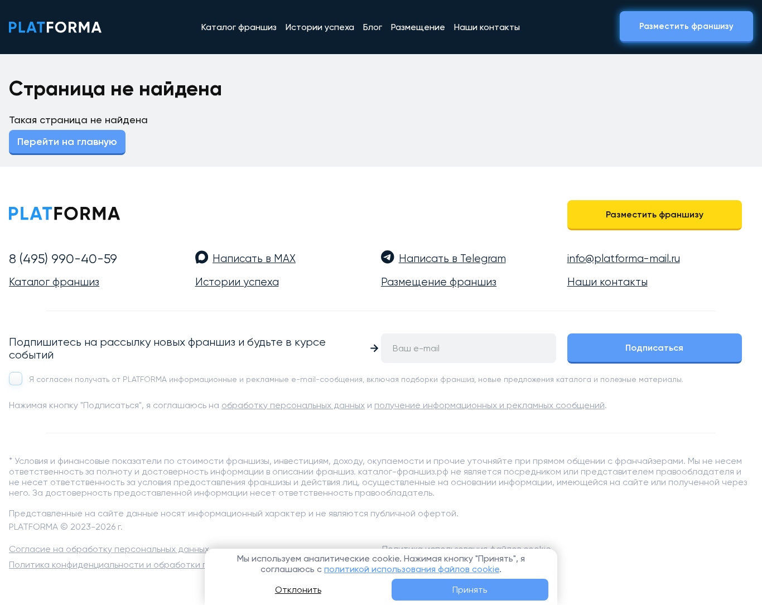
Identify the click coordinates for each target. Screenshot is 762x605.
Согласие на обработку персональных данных (109, 549)
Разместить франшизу (686, 26)
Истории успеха (320, 27)
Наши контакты (487, 27)
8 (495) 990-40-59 (63, 259)
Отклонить (298, 589)
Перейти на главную (67, 141)
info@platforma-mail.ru (623, 259)
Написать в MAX (254, 259)
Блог (372, 27)
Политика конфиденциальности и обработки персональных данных (153, 564)
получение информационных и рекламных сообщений (489, 405)
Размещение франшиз (438, 282)
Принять (469, 589)
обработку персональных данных (293, 405)
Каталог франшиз (239, 27)
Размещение (418, 27)
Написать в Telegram (452, 259)
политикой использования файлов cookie (411, 569)
